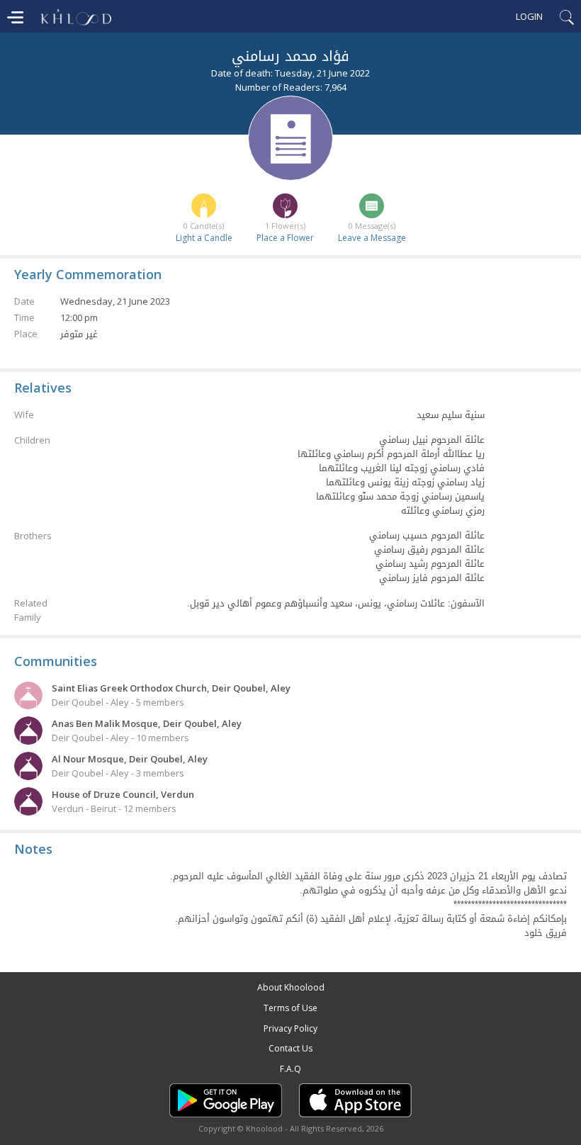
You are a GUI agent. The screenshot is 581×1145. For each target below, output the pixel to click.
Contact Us (290, 1048)
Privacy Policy (290, 1028)
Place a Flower (285, 238)
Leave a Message (372, 238)
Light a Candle (204, 238)
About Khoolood (291, 987)
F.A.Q (290, 1069)
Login (529, 16)
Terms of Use (290, 1008)
